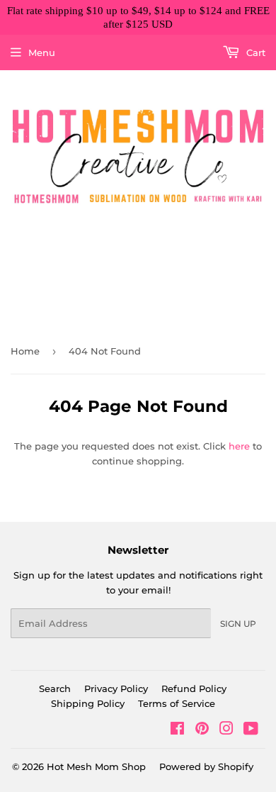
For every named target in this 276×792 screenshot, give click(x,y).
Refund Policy (193, 688)
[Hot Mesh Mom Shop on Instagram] (226, 730)
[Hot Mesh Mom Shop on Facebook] (177, 730)
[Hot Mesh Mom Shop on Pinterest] (202, 730)
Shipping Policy (88, 703)
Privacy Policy (116, 688)
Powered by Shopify (206, 766)
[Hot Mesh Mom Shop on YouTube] (250, 730)
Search (55, 688)
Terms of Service (176, 703)
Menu (41, 52)
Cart (254, 52)
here (239, 446)
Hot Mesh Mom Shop (96, 766)
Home (25, 351)
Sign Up (238, 623)
